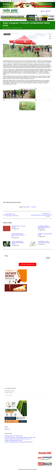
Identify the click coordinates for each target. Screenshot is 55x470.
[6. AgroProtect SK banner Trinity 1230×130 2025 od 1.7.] (27, 7)
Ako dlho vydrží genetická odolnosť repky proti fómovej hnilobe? (18, 242)
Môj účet (42, 11)
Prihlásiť (49, 11)
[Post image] (6, 228)
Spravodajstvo (7, 34)
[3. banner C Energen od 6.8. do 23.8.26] (27, 20)
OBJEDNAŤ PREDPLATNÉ (27, 264)
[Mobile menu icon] (53, 11)
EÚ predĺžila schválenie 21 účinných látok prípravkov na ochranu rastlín (44, 227)
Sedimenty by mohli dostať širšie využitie (45, 234)
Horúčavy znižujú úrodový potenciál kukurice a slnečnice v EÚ (18, 235)
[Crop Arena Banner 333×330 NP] (16, 422)
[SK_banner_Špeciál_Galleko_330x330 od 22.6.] (16, 291)
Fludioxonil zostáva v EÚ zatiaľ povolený (18, 226)
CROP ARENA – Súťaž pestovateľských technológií (44, 242)
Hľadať (6, 255)
